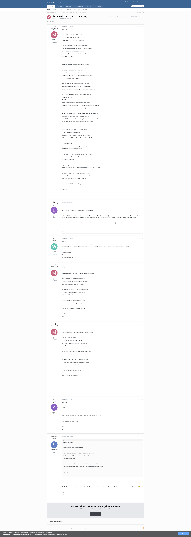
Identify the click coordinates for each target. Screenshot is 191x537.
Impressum (98, 6)
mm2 (55, 18)
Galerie (60, 9)
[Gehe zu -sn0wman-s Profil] (54, 444)
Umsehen (50, 6)
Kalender (54, 9)
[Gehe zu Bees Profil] (54, 210)
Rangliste (85, 9)
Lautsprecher (67, 18)
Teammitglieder (68, 9)
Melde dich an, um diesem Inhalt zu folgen (120, 16)
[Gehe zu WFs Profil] (54, 246)
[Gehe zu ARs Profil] (54, 407)
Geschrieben (67, 26)
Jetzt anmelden (95, 514)
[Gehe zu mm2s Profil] (49, 17)
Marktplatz (89, 6)
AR (54, 399)
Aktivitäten (59, 6)
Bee (54, 202)
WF (54, 238)
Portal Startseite (79, 6)
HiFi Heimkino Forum (56, 2)
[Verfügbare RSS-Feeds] (143, 528)
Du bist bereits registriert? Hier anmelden (134, 1)
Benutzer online (77, 9)
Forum (48, 9)
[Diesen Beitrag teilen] (142, 26)
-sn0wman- (54, 437)
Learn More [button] (63, 534)
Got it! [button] (183, 533)
